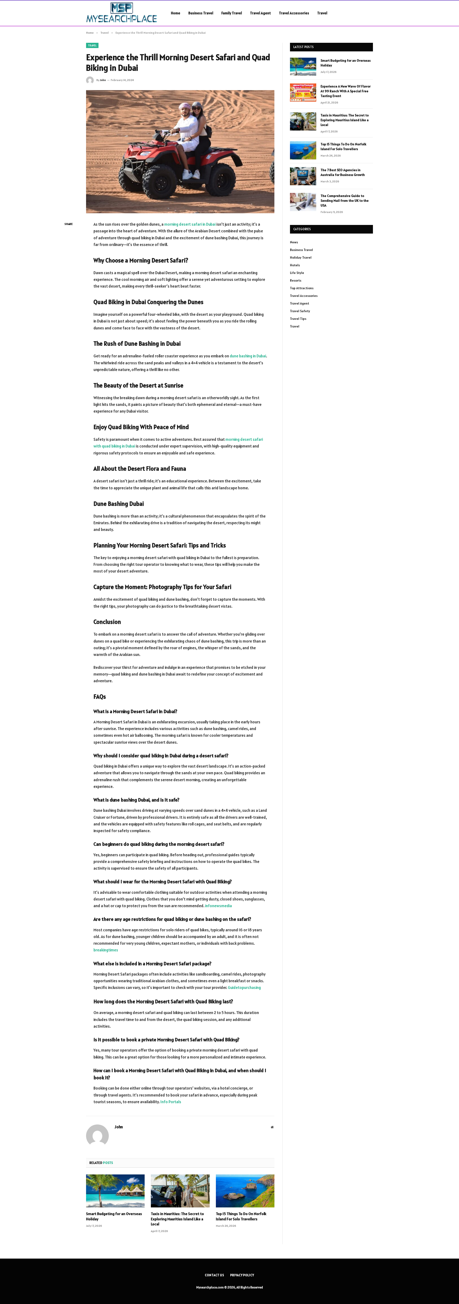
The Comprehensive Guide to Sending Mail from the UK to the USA (345, 200)
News (294, 242)
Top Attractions (301, 288)
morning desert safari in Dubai (190, 224)
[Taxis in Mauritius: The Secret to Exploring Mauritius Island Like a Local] (180, 1190)
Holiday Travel (300, 257)
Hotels (295, 265)
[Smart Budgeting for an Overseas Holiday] (115, 1190)
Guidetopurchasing (244, 987)
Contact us (214, 1275)
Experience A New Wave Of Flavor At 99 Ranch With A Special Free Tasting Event (346, 91)
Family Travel (231, 13)
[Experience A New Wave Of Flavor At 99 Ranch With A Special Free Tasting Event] (303, 92)
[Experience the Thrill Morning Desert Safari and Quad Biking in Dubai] (180, 151)
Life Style (297, 273)
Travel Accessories (294, 13)
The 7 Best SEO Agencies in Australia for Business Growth (343, 172)
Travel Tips (298, 318)
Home (175, 13)
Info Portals (170, 1101)
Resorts (295, 280)
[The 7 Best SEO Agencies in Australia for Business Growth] (303, 176)
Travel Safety (300, 311)
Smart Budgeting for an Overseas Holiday (114, 1216)
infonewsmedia (218, 905)
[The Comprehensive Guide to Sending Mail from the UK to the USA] (303, 202)
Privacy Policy (242, 1275)
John (103, 80)
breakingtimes (105, 950)
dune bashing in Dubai (248, 356)
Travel (322, 13)
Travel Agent (260, 13)
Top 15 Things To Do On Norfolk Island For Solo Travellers (241, 1216)
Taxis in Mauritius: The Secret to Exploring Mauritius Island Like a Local (177, 1219)
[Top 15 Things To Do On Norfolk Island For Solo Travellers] (245, 1190)
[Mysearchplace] (122, 13)
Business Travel (200, 13)
